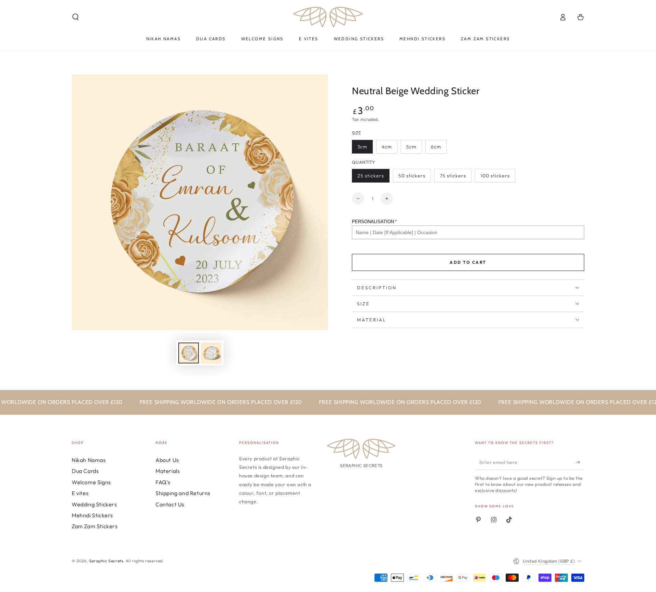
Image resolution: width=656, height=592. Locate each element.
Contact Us (169, 504)
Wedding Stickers (94, 504)
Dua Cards (85, 470)
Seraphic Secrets (106, 560)
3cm (362, 147)
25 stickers (370, 176)
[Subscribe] (580, 462)
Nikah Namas (89, 460)
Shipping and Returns (182, 493)
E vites (80, 493)
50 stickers (411, 176)
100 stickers (495, 176)
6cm (436, 147)
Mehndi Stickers (92, 515)
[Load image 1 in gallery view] (188, 353)
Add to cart (468, 262)
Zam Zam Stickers (95, 526)
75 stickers (453, 176)
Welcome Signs (91, 482)
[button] (75, 17)
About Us (167, 460)
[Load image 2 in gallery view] (211, 353)
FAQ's (162, 482)
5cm (411, 147)
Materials (167, 470)
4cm (387, 147)
